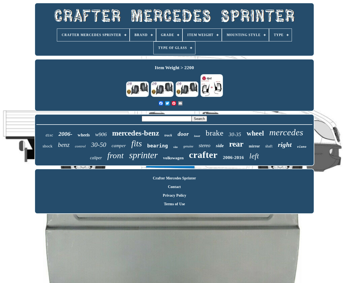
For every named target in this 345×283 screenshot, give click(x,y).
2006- (65, 133)
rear (236, 143)
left (254, 156)
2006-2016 (233, 157)
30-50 (98, 144)
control (80, 146)
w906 (101, 134)
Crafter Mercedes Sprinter (174, 178)
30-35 (235, 134)
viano (301, 146)
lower (197, 136)
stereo (205, 145)
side (220, 145)
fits (136, 143)
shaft (268, 146)
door (183, 134)
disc (49, 135)
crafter (203, 155)
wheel (255, 133)
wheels (84, 135)
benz (64, 145)
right (285, 144)
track (168, 135)
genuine (188, 146)
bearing (157, 145)
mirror (254, 146)
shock (48, 146)
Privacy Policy (174, 195)
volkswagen (173, 158)
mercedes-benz (135, 133)
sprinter (143, 155)
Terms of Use (174, 204)
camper (119, 145)
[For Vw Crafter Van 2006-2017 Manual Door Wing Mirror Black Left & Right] (211, 96)
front (115, 155)
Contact (174, 187)
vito (175, 146)
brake (214, 133)
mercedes (286, 132)
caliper (96, 157)
